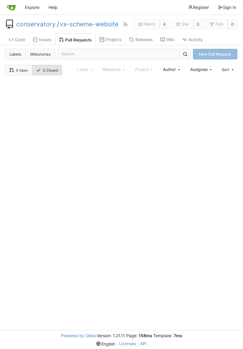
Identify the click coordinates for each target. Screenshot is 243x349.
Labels (15, 54)
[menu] (228, 69)
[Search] (185, 54)
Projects (114, 39)
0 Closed (50, 70)
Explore (32, 7)
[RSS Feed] (125, 24)
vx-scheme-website (89, 24)
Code (20, 39)
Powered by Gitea (78, 335)
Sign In (229, 7)
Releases (144, 39)
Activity (195, 39)
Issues (45, 39)
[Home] (11, 7)
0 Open (22, 70)
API (143, 343)
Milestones (40, 54)
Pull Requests (78, 39)
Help (53, 7)
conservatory (36, 24)
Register (201, 7)
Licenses (127, 343)
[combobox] (172, 69)
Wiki (171, 39)
